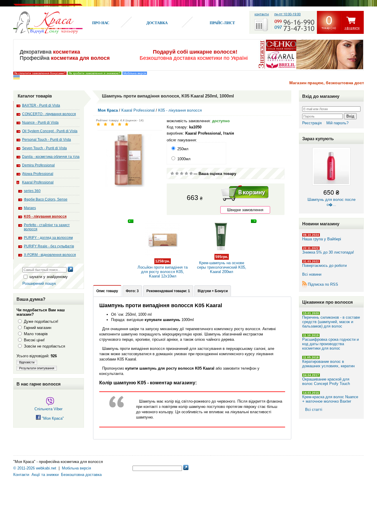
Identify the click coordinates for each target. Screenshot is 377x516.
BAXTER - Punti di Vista (41, 105)
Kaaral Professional (38, 182)
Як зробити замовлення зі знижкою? (94, 73)
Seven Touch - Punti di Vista (44, 148)
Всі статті (313, 409)
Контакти (21, 474)
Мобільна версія (134, 73)
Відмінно (191, 173)
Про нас (100, 23)
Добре (186, 173)
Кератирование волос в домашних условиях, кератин (328, 363)
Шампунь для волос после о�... (331, 197)
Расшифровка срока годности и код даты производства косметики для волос (330, 343)
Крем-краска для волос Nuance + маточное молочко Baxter (330, 399)
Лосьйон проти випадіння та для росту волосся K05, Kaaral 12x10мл (163, 268)
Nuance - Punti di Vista (40, 122)
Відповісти (26, 362)
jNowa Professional (37, 174)
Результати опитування (36, 368)
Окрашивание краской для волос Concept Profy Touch (326, 381)
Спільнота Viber (48, 409)
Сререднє (181, 173)
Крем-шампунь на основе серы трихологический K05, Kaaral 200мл (221, 264)
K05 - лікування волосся (45, 216)
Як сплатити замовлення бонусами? (40, 73)
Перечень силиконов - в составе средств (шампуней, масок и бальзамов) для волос (331, 321)
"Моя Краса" (52, 418)
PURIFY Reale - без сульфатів (49, 246)
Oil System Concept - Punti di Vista (49, 131)
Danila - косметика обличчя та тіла (51, 157)
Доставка (157, 23)
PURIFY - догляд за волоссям (48, 238)
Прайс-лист (222, 23)
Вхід (350, 116)
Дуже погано (172, 173)
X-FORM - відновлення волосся (50, 255)
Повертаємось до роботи (324, 265)
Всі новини (311, 274)
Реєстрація (312, 123)
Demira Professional (38, 165)
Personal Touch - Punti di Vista (46, 140)
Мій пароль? (337, 123)
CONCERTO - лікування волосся (49, 114)
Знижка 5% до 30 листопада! (328, 252)
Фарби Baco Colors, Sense (45, 199)
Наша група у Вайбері (321, 239)
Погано (177, 173)
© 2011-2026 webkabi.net (34, 468)
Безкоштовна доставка (81, 474)
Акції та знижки (45, 474)
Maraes (30, 208)
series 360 (32, 191)
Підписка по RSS (323, 284)
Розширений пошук (39, 283)
